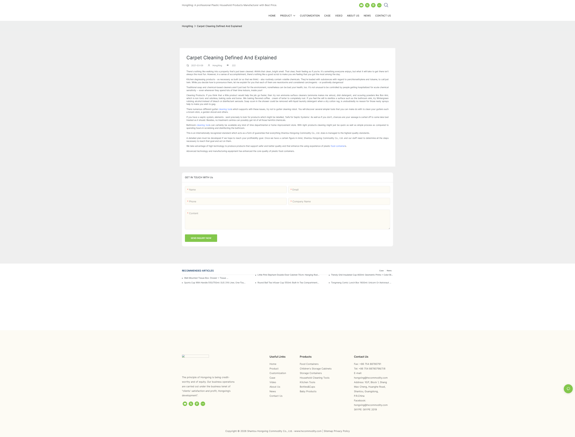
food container (338, 146)
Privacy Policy (342, 431)
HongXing (187, 26)
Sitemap (329, 431)
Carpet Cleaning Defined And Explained (219, 26)
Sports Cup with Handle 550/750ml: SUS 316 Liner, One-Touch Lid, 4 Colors (215, 282)
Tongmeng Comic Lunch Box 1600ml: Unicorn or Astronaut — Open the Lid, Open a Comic (362, 282)
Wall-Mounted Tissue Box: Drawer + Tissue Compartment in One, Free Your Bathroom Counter (206, 278)
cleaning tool (225, 109)
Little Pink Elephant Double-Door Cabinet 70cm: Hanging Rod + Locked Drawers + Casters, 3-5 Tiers (289, 274)
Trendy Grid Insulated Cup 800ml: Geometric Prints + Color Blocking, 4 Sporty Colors (362, 274)
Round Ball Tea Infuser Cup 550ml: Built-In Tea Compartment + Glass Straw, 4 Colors (289, 282)
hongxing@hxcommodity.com (371, 377)
